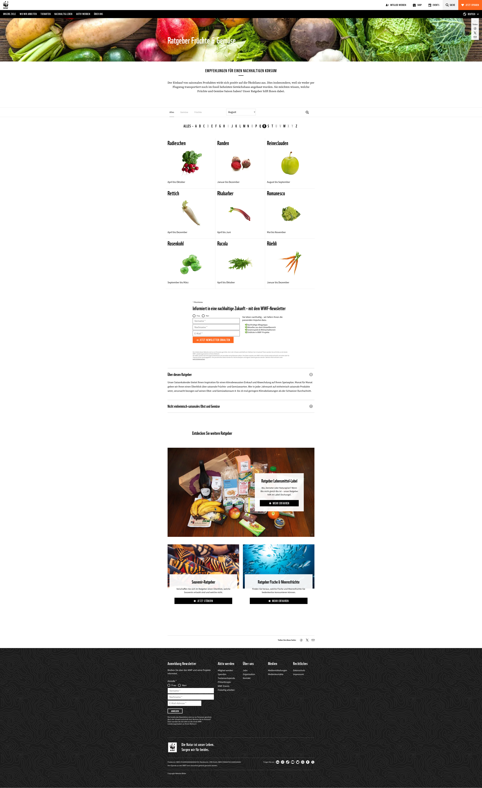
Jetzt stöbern (205, 601)
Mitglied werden (398, 5)
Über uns (98, 14)
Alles (187, 126)
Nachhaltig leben (63, 14)
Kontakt (246, 678)
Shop (419, 5)
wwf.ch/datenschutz (199, 359)
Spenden (222, 674)
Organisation (249, 674)
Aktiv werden (83, 14)
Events (436, 5)
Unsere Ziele (9, 14)
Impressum (298, 674)
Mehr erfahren (281, 503)
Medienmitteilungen (277, 670)
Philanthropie (224, 682)
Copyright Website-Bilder (177, 773)
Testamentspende (226, 678)
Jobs (245, 670)
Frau (198, 316)
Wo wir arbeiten (28, 14)
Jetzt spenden (472, 5)
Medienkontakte (275, 674)
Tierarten (46, 14)
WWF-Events (223, 686)
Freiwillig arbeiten (226, 689)
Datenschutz (299, 670)
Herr (207, 316)
